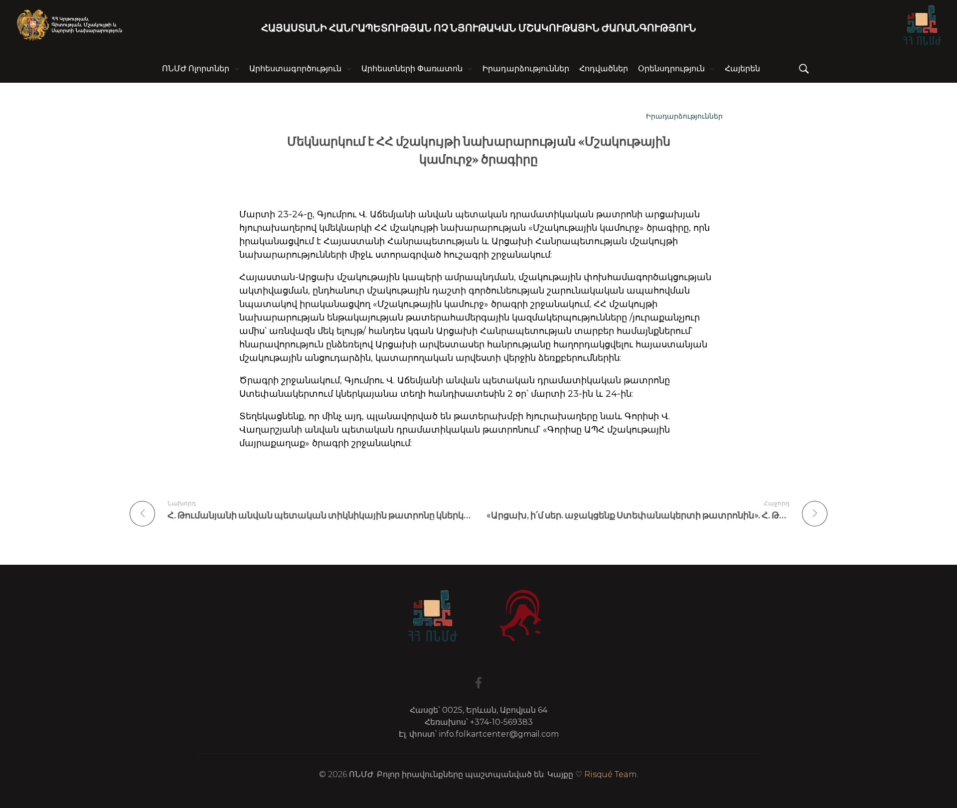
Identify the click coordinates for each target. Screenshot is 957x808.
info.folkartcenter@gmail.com (499, 734)
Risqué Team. (611, 774)
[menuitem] (742, 69)
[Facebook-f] (478, 682)
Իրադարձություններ (684, 116)
